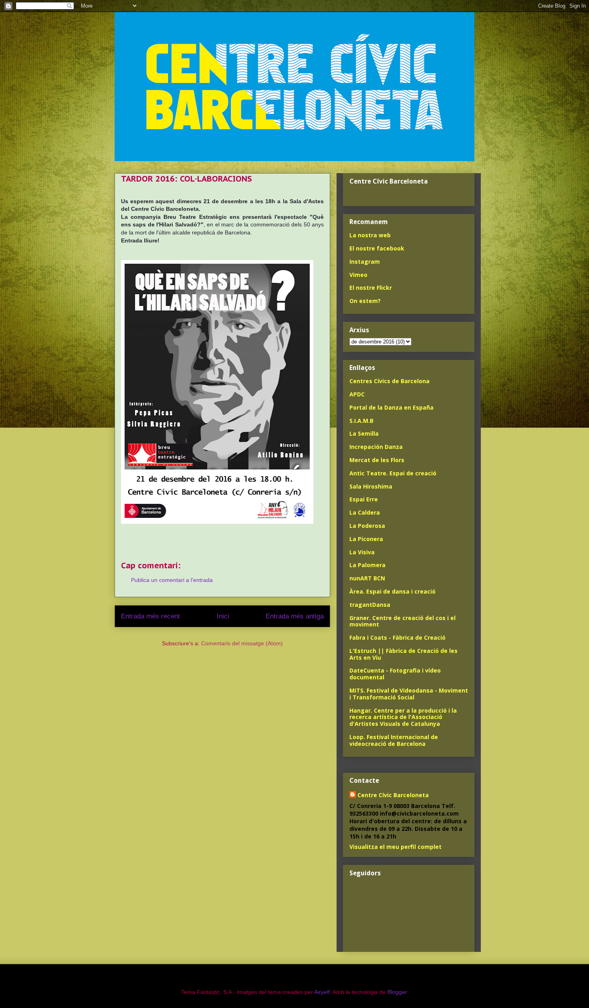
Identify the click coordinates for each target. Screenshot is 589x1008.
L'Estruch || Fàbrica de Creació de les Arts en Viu (403, 654)
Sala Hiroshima (370, 486)
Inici (223, 616)
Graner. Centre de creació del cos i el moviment (402, 621)
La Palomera (367, 565)
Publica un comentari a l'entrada (172, 580)
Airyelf (322, 992)
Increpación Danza (376, 446)
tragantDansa (369, 604)
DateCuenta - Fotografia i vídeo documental (395, 674)
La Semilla (364, 433)
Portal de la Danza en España (391, 407)
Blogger (397, 992)
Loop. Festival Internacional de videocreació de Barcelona (393, 740)
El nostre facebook (376, 248)
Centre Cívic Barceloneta (393, 795)
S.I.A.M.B (361, 420)
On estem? (365, 301)
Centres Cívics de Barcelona (389, 381)
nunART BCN (367, 578)
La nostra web (370, 235)
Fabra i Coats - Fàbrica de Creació (397, 637)
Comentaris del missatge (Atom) (242, 643)
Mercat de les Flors (376, 460)
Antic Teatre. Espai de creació (392, 473)
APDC (357, 394)
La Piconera (366, 539)
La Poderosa (367, 525)
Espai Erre (363, 499)
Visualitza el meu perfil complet (395, 846)
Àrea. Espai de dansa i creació (392, 591)
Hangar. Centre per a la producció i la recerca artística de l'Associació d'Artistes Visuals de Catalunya (403, 717)
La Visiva (362, 552)
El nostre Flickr (370, 287)
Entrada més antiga (295, 616)
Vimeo (358, 275)
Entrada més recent (150, 616)
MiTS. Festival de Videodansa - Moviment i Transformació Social (408, 694)
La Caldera (364, 512)
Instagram (364, 261)
